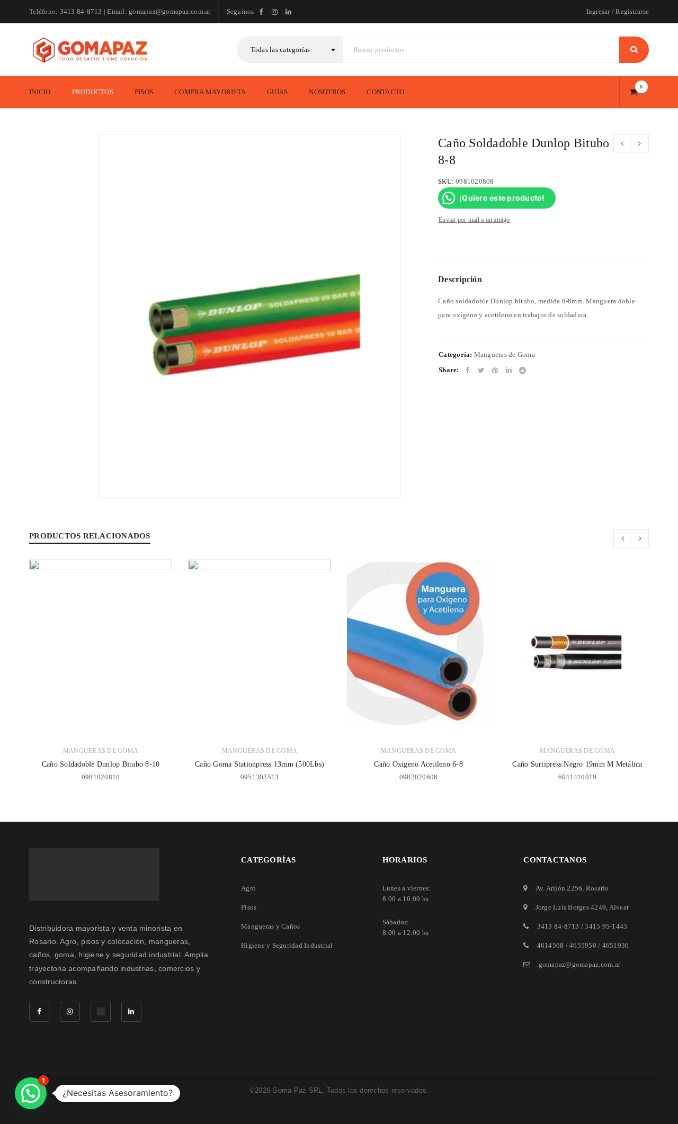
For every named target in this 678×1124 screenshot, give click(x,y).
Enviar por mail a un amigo (474, 219)
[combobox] (289, 49)
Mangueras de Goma (504, 354)
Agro (248, 888)
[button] (31, 1093)
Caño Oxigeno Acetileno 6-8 (418, 764)
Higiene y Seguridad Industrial (287, 945)
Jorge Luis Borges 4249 (571, 907)
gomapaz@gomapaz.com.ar (580, 964)
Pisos (248, 907)
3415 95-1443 (606, 926)
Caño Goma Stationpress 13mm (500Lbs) (259, 764)
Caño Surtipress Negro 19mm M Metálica (577, 764)
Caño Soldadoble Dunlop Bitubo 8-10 (101, 764)
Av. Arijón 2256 (559, 888)
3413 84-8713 (558, 926)
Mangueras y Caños (270, 926)
